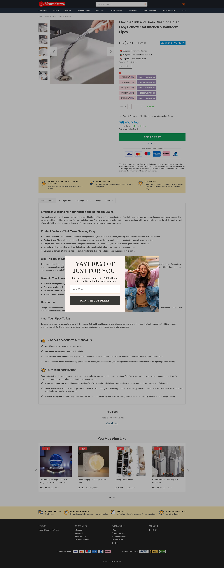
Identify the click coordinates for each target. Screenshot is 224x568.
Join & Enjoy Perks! (95, 300)
